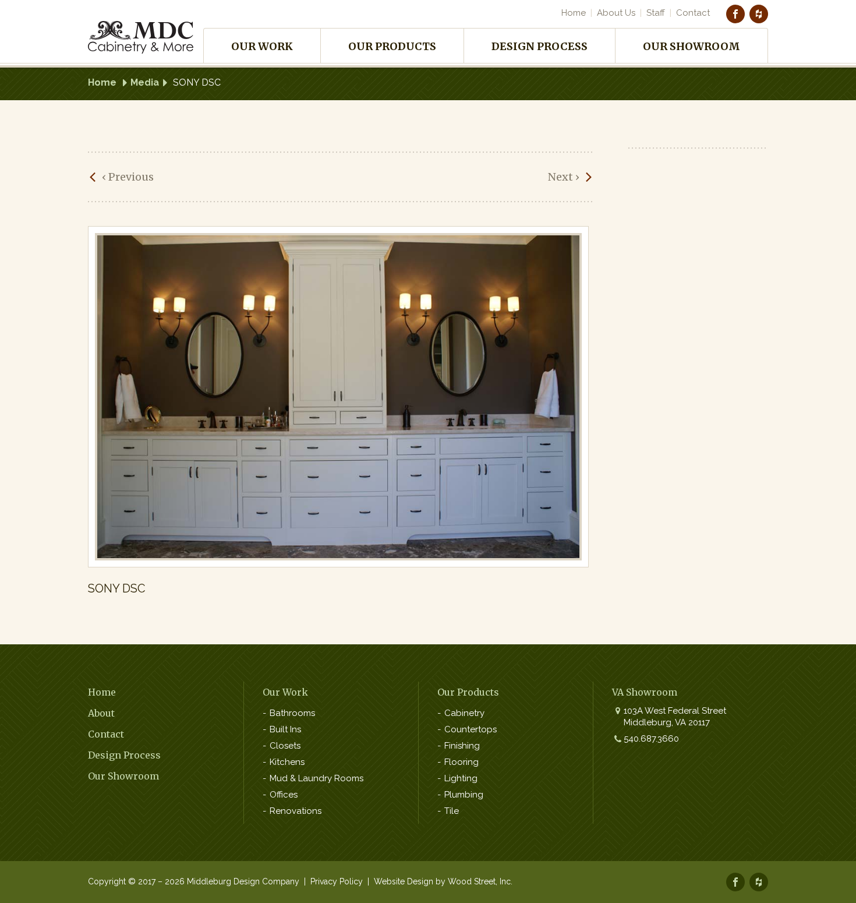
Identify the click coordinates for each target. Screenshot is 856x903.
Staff (655, 13)
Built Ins (285, 729)
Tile (451, 811)
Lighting (460, 778)
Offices (284, 794)
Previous (128, 177)
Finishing (462, 745)
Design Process (539, 46)
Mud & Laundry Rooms (316, 778)
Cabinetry (464, 713)
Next (563, 177)
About (101, 713)
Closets (285, 745)
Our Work (262, 46)
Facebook (735, 14)
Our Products (392, 46)
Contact (693, 13)
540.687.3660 (651, 738)
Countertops (470, 729)
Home (573, 13)
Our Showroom (691, 46)
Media (144, 82)
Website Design (403, 881)
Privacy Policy (336, 881)
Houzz (758, 14)
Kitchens (287, 762)
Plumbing (463, 794)
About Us (616, 13)
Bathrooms (292, 713)
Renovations (295, 811)
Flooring (461, 762)
